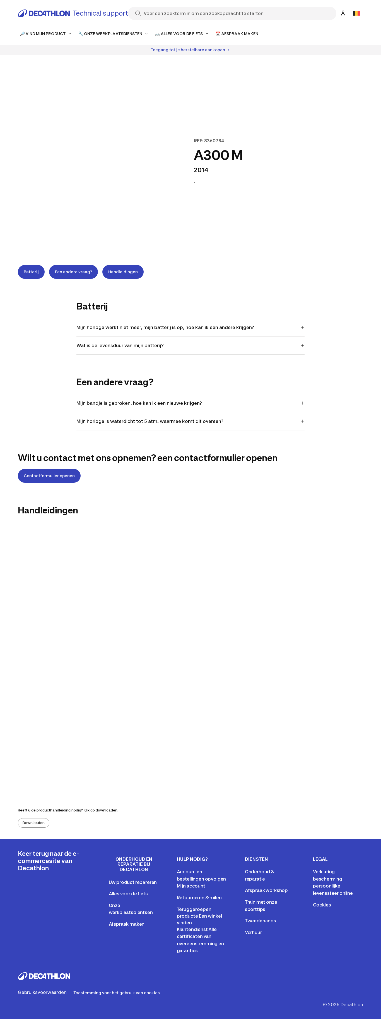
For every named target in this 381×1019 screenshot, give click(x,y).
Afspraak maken (127, 924)
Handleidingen (123, 271)
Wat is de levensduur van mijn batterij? (120, 345)
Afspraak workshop (266, 890)
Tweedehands (260, 920)
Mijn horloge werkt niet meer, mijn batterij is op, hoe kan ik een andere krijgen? (165, 327)
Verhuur (253, 932)
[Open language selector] (356, 13)
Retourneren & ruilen (199, 897)
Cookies (322, 905)
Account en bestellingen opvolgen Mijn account (201, 879)
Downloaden (34, 823)
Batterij (31, 271)
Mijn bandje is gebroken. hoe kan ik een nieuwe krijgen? (139, 403)
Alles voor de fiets (128, 893)
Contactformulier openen (49, 475)
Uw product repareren (133, 882)
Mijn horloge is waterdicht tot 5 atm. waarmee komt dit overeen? (149, 421)
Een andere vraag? (73, 271)
